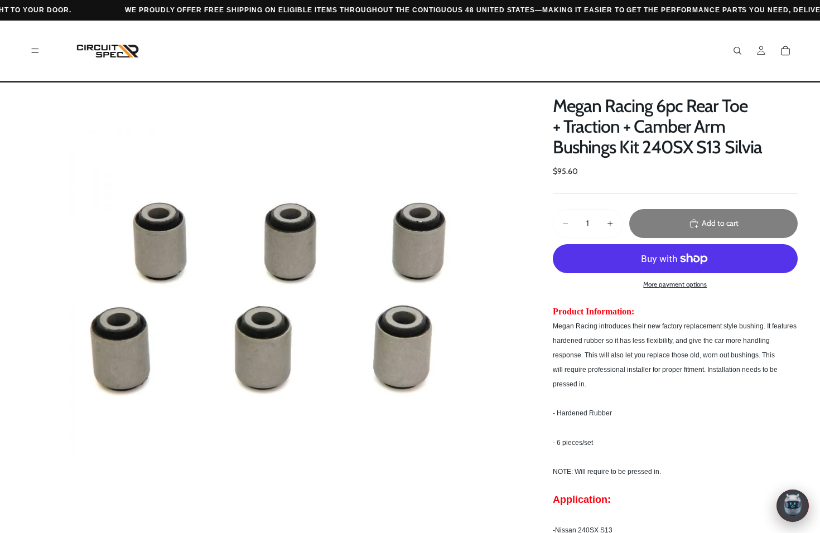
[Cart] (785, 50)
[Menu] (35, 51)
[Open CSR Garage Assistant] (792, 506)
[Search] (737, 50)
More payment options (675, 284)
